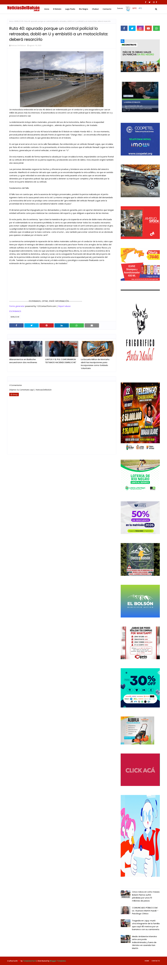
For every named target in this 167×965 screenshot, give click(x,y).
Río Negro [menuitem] (83, 9)
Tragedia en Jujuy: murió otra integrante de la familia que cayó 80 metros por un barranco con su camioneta (146, 925)
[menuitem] (129, 8)
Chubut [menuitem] (95, 9)
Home (147, 961)
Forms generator (17, 306)
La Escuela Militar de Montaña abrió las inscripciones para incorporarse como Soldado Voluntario (95, 364)
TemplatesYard (29, 961)
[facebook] (145, 2)
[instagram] (153, 2)
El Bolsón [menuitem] (57, 9)
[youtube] (148, 28)
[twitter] (149, 2)
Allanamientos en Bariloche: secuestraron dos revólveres (23, 361)
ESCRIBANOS (15, 311)
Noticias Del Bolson (18, 45)
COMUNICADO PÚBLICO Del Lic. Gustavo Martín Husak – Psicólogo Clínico (145, 910)
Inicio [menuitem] (46, 9)
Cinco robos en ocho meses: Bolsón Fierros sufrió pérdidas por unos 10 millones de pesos (146, 896)
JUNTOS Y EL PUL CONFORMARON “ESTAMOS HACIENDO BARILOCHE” (60, 361)
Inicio (11, 21)
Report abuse (64, 306)
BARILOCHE (19, 21)
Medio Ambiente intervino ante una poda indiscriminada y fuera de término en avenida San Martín (144, 942)
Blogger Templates (58, 961)
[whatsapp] (156, 28)
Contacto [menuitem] (107, 9)
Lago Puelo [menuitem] (70, 9)
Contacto (156, 961)
